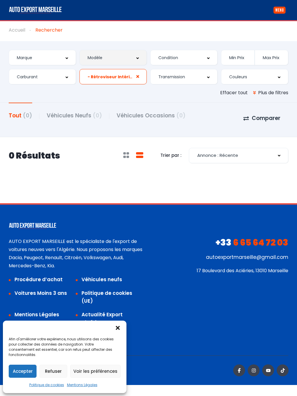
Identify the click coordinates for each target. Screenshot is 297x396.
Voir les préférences (95, 371)
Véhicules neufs (102, 279)
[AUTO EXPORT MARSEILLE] (35, 10)
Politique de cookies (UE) (107, 297)
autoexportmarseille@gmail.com (247, 257)
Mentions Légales (82, 384)
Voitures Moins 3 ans (41, 293)
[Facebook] (239, 370)
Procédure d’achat (39, 279)
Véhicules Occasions (151, 115)
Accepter (23, 371)
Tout (20, 115)
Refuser (53, 371)
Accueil (17, 30)
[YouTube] (268, 370)
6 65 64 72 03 (251, 242)
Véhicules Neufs (74, 115)
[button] (118, 328)
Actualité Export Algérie (102, 318)
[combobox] (42, 57)
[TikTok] (283, 370)
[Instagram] (254, 370)
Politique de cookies (46, 384)
